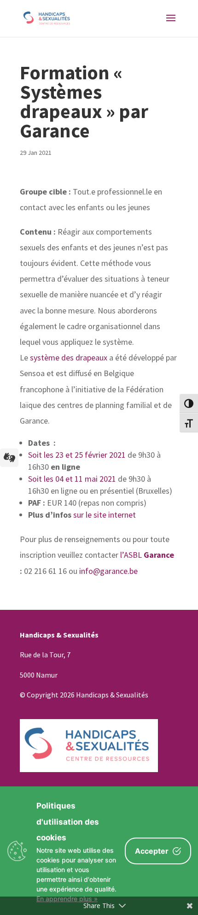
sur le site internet (104, 514)
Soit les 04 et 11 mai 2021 (73, 478)
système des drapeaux (68, 357)
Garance (159, 554)
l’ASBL (131, 554)
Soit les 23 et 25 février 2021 (78, 454)
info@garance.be (108, 571)
